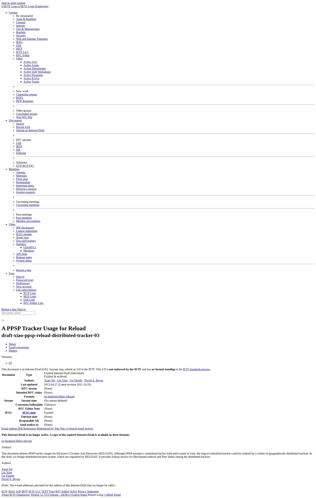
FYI (31, 165)
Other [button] (12, 224)
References (30, 428)
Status (12, 344)
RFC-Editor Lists (33, 303)
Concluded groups (26, 113)
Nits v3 (64, 428)
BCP (25, 165)
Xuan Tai (49, 380)
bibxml (70, 396)
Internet (20, 25)
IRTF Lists (29, 296)
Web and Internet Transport (32, 38)
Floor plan (22, 179)
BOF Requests (24, 101)
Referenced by (45, 428)
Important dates (25, 185)
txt (46, 396)
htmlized (53, 396)
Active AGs (30, 61)
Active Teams (31, 81)
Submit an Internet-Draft (30, 130)
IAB (18, 45)
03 (10, 363)
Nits (57, 428)
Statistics (21, 244)
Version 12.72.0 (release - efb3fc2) (51, 494)
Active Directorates (34, 68)
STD (19, 165)
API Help (21, 254)
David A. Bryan (93, 380)
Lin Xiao (62, 380)
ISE (18, 149)
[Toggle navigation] (2, 320)
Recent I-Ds (23, 127)
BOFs (19, 97)
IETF (4, 491)
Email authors (9, 428)
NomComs (22, 237)
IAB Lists (29, 299)
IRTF (19, 48)
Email (117, 494)
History (13, 350)
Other (19, 58)
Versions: (6, 356)
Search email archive (81, 428)
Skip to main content (13, 3)
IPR (20, 428)
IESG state (29, 412)
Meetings (28, 250)
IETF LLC (22, 52)
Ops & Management (28, 29)
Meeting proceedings (28, 221)
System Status (79, 494)
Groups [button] (13, 12)
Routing (20, 32)
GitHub (108, 494)
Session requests (25, 192)
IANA (73, 491)
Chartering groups (26, 94)
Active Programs (33, 75)
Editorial (21, 153)
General (20, 22)
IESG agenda (24, 234)
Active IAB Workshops (37, 71)
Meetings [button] (14, 169)
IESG (19, 42)
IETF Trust (48, 491)
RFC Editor (23, 55)
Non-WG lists (24, 117)
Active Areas (30, 65)
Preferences (22, 283)
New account (23, 286)
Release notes (24, 257)
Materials (21, 175)
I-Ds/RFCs (29, 247)
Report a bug (23, 270)
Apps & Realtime (26, 19)
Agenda (20, 172)
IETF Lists (29, 293)
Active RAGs (31, 78)
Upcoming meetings (27, 205)
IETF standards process (196, 369)
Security (21, 35)
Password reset (24, 280)
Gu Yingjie (76, 380)
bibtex (62, 396)
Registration (23, 182)
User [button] (11, 273)
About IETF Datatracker (15, 494)
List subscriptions (26, 289)
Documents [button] (15, 120)
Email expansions (19, 347)
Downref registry (26, 240)
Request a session (26, 188)
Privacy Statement (88, 491)
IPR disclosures (25, 227)
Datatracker (41, 6)
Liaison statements (26, 231)
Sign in (20, 276)
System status (24, 260)
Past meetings (24, 217)
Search (20, 123)
